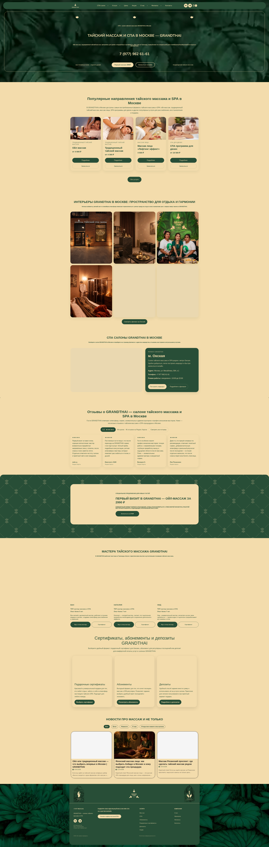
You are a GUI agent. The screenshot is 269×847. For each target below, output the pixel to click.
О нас (134, 726)
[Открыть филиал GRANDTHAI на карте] (106, 370)
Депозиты (165, 684)
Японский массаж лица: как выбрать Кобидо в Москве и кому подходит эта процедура (133, 764)
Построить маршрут (157, 386)
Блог (115, 726)
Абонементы (124, 684)
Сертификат (101, 624)
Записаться (85, 166)
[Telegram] (190, 5)
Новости (124, 726)
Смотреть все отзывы (158, 429)
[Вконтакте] (185, 5)
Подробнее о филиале (178, 386)
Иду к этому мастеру (80, 624)
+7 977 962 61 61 (162, 374)
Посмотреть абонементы (128, 702)
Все (106, 726)
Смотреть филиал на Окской (134, 322)
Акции (134, 5)
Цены (126, 5)
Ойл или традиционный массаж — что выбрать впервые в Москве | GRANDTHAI (90, 764)
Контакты (168, 5)
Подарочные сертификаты (90, 684)
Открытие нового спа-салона (152, 726)
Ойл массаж (79, 148)
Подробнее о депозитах (170, 702)
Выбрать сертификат (84, 702)
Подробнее (86, 160)
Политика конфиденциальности (147, 835)
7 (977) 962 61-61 (134, 54)
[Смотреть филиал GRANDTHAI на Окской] (91, 238)
